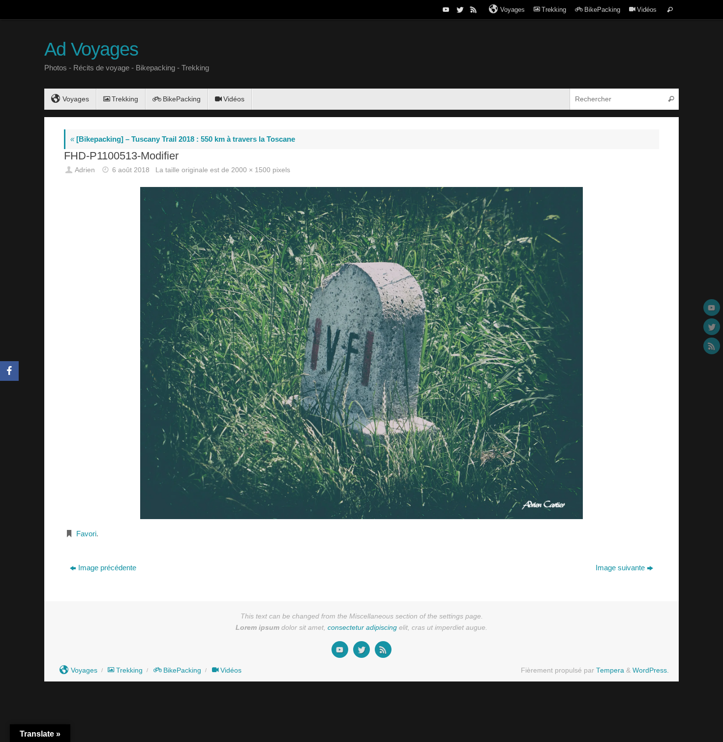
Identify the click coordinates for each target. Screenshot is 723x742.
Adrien (85, 170)
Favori (86, 533)
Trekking (554, 9)
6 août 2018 (131, 170)
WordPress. (651, 670)
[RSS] (473, 9)
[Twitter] (459, 9)
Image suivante (620, 567)
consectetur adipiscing (362, 627)
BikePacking (602, 9)
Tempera (610, 670)
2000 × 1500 (251, 170)
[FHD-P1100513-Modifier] (361, 353)
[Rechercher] (670, 9)
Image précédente (107, 567)
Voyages (512, 9)
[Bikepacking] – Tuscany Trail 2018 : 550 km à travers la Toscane (182, 139)
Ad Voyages (91, 49)
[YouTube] (445, 9)
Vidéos (647, 9)
